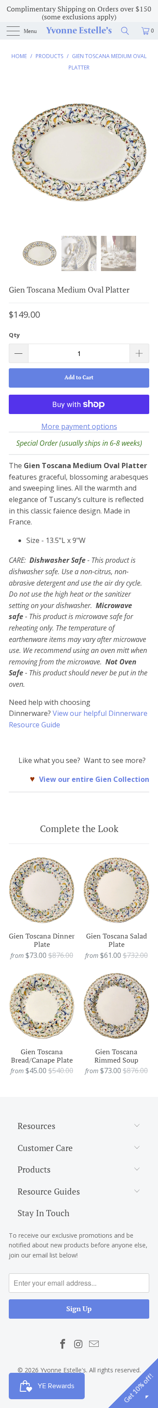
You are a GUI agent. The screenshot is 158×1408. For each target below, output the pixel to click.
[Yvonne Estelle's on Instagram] (78, 1344)
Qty (14, 335)
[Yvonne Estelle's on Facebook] (62, 1344)
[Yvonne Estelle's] (79, 31)
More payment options (79, 426)
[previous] (17, 159)
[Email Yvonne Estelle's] (94, 1344)
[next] (141, 159)
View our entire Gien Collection (94, 779)
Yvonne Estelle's (63, 1370)
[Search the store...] (128, 31)
